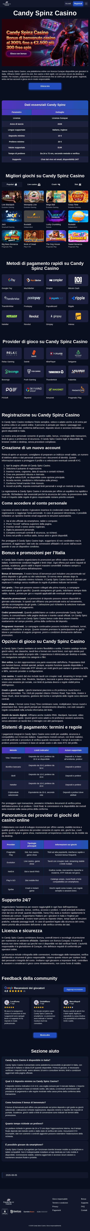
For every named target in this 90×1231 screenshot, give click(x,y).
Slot (76, 184)
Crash (54, 184)
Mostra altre (45, 1035)
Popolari (10, 184)
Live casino (32, 184)
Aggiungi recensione (75, 989)
